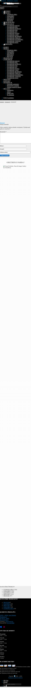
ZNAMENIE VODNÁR (14, 41)
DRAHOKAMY (8, 58)
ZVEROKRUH (7, 59)
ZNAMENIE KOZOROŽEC (15, 39)
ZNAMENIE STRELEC (14, 38)
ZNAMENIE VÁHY (13, 35)
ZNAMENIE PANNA (13, 33)
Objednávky (10, 90)
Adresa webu (3, 152)
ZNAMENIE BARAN (13, 25)
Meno (1, 146)
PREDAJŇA (7, 79)
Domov (2, 102)
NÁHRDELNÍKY (12, 14)
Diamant (7, 102)
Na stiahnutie (10, 3)
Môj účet (5, 680)
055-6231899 (10, 623)
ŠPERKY (6, 48)
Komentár (3, 132)
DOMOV (6, 47)
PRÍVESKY (10, 19)
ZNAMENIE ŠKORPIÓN (14, 36)
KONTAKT (6, 81)
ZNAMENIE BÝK (12, 27)
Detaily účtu (10, 93)
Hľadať (5, 682)
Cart (5, 686)
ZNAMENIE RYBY (12, 42)
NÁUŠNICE (10, 17)
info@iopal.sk (9, 621)
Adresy (9, 92)
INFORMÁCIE (7, 82)
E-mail (2, 149)
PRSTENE (10, 20)
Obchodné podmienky (13, 84)
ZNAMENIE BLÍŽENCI (14, 28)
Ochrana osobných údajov (14, 3)
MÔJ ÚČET (6, 89)
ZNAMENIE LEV (12, 32)
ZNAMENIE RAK (12, 30)
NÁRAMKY (10, 16)
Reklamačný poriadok (13, 85)
